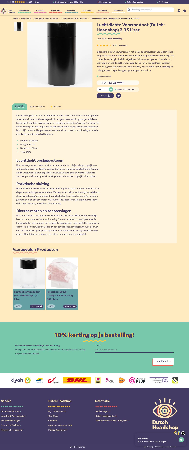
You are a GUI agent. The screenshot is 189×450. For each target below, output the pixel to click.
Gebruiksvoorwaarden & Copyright (112, 420)
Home (15, 18)
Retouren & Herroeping (12, 430)
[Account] (178, 10)
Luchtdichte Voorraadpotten (74, 18)
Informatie (118, 10)
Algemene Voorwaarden (60, 425)
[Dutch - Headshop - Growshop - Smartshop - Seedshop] (7, 11)
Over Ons (53, 416)
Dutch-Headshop (115, 38)
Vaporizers (55, 10)
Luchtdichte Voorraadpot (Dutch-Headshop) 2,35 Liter (114, 18)
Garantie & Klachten (11, 425)
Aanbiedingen (103, 411)
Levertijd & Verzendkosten (14, 416)
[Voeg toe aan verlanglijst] (118, 95)
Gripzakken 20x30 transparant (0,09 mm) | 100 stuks (60, 295)
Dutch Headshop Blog (106, 416)
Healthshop (102, 10)
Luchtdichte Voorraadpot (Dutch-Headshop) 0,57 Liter (27, 295)
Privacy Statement (57, 430)
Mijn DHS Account (57, 411)
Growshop (40, 10)
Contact (52, 420)
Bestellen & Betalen (11, 411)
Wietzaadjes (24, 10)
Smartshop (86, 10)
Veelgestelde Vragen (11, 420)
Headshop (71, 10)
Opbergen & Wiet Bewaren (46, 18)
